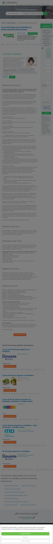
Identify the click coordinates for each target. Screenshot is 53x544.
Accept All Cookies (25, 533)
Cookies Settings (25, 541)
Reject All (25, 537)
